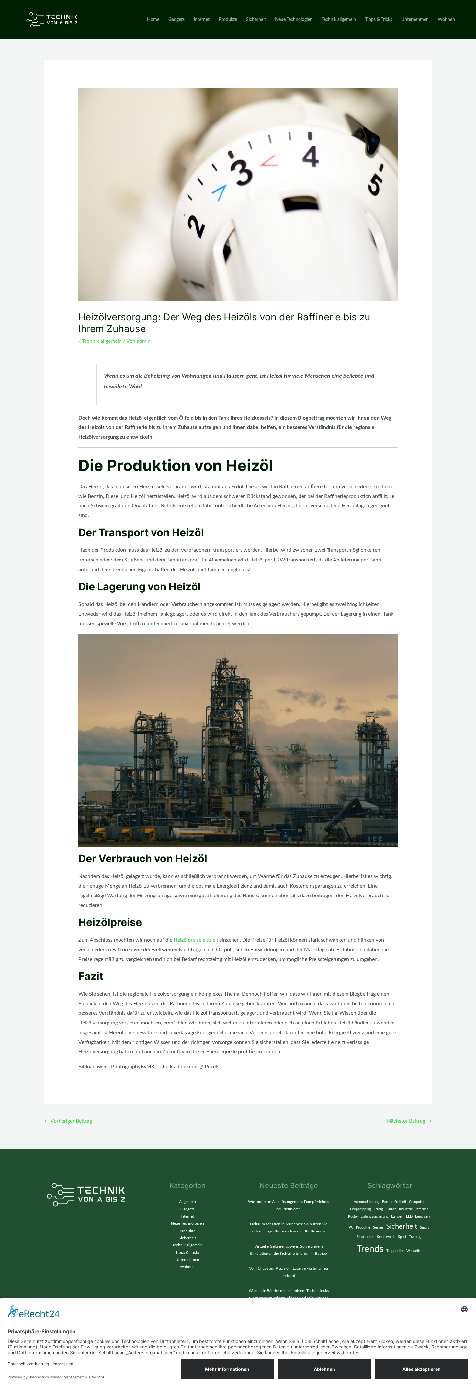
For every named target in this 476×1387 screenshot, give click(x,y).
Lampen (397, 1216)
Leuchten (422, 1216)
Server (378, 1227)
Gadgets (176, 19)
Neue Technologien (293, 19)
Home (153, 19)
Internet (202, 19)
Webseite (413, 1251)
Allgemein (187, 1202)
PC (351, 1227)
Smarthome (365, 1237)
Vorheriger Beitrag (68, 1121)
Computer (417, 1202)
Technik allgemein (339, 19)
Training (415, 1237)
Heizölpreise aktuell (196, 939)
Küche (353, 1216)
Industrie (406, 1209)
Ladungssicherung (374, 1216)
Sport (402, 1237)
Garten (391, 1209)
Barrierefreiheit (394, 1202)
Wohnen (446, 19)
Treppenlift (395, 1251)
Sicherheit (256, 19)
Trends (370, 1249)
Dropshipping (360, 1209)
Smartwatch (386, 1237)
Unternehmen (415, 19)
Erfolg (378, 1209)
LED (409, 1216)
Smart (424, 1227)
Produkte (228, 19)
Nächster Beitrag (409, 1121)
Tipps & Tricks (378, 19)
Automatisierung (367, 1202)
